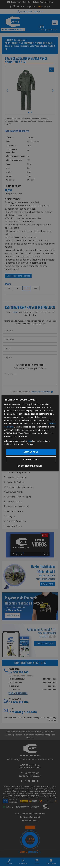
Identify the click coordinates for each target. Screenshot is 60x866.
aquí (30, 441)
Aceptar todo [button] (31, 452)
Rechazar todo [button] (31, 459)
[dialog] (30, 433)
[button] (30, 465)
